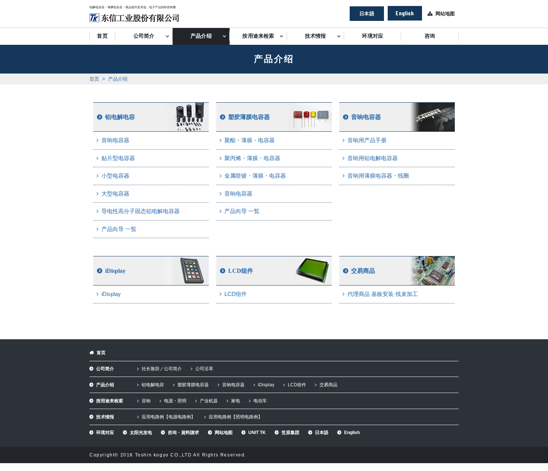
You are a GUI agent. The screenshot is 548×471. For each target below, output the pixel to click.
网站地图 (445, 13)
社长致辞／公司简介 (162, 368)
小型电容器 (115, 175)
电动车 (260, 400)
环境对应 (372, 36)
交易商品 (363, 271)
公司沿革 (204, 368)
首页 (102, 36)
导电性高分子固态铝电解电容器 (140, 211)
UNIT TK (257, 432)
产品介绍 (201, 36)
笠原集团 (290, 432)
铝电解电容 (120, 117)
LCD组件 (240, 271)
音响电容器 (115, 140)
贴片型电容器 (118, 158)
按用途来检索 (258, 36)
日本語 (366, 13)
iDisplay (115, 271)
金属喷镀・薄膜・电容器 (255, 175)
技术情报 (315, 36)
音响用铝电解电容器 (372, 158)
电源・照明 (175, 400)
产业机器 (209, 400)
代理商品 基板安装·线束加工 (382, 294)
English (405, 12)
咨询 (430, 36)
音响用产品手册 (367, 140)
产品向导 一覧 (118, 229)
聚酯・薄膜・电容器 (249, 140)
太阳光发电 (141, 432)
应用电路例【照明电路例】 (235, 416)
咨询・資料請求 (183, 432)
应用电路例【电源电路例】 (168, 416)
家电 (235, 400)
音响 (146, 400)
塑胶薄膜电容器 (249, 117)
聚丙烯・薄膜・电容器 (252, 158)
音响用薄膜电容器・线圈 (378, 175)
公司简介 (144, 36)
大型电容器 (115, 193)
